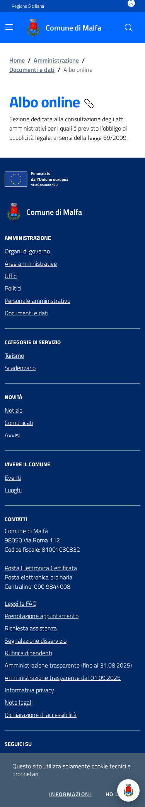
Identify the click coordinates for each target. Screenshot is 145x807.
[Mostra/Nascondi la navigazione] (9, 27)
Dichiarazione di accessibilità (41, 714)
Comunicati (19, 422)
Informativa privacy (29, 690)
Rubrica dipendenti (28, 652)
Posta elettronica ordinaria (38, 577)
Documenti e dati (32, 69)
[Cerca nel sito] (128, 27)
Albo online (46, 102)
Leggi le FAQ (21, 603)
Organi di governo (27, 251)
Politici (13, 288)
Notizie (13, 410)
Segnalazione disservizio (36, 640)
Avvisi (12, 435)
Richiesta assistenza (31, 628)
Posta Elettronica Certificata (41, 568)
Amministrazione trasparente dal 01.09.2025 (63, 677)
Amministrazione (56, 60)
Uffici (11, 275)
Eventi (13, 477)
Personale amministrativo (37, 300)
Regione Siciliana (28, 6)
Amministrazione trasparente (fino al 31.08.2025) (68, 665)
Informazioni (70, 794)
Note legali (18, 702)
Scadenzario (20, 367)
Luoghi (13, 489)
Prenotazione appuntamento (41, 615)
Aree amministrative (31, 263)
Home (17, 60)
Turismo (14, 355)
